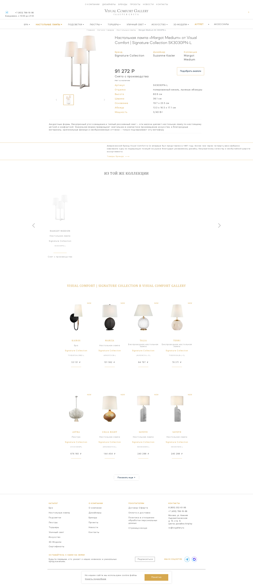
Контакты (162, 4)
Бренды (122, 4)
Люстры (96, 24)
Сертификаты (56, 547)
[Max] (194, 559)
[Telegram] (6, 12)
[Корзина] (246, 13)
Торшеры (114, 24)
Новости (148, 4)
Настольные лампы (49, 24)
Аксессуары (221, 24)
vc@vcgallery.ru (176, 528)
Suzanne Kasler (164, 56)
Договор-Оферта (138, 508)
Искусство (160, 24)
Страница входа (137, 528)
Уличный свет (136, 24)
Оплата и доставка (139, 513)
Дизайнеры (109, 4)
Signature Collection (129, 56)
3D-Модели (181, 24)
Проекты (135, 4)
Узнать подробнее (95, 579)
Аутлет (199, 24)
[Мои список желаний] (239, 13)
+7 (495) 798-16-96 (178, 511)
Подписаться (145, 559)
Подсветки (76, 24)
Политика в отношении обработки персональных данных (142, 520)
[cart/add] (79, 371)
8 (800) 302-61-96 (177, 508)
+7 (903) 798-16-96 (19, 14)
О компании (92, 4)
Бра (27, 24)
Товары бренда (115, 156)
